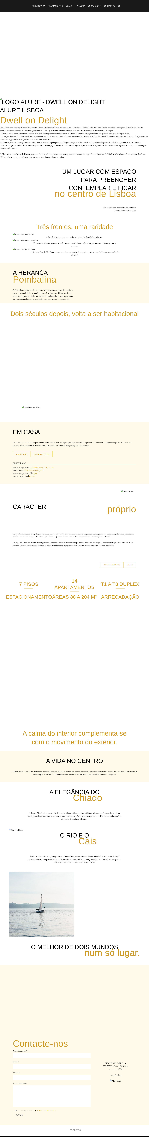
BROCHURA (21, 454)
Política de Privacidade (47, 1111)
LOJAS (130, 565)
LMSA (32, 476)
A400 (34, 473)
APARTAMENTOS (112, 565)
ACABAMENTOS (41, 454)
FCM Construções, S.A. (34, 470)
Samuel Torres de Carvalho (42, 467)
